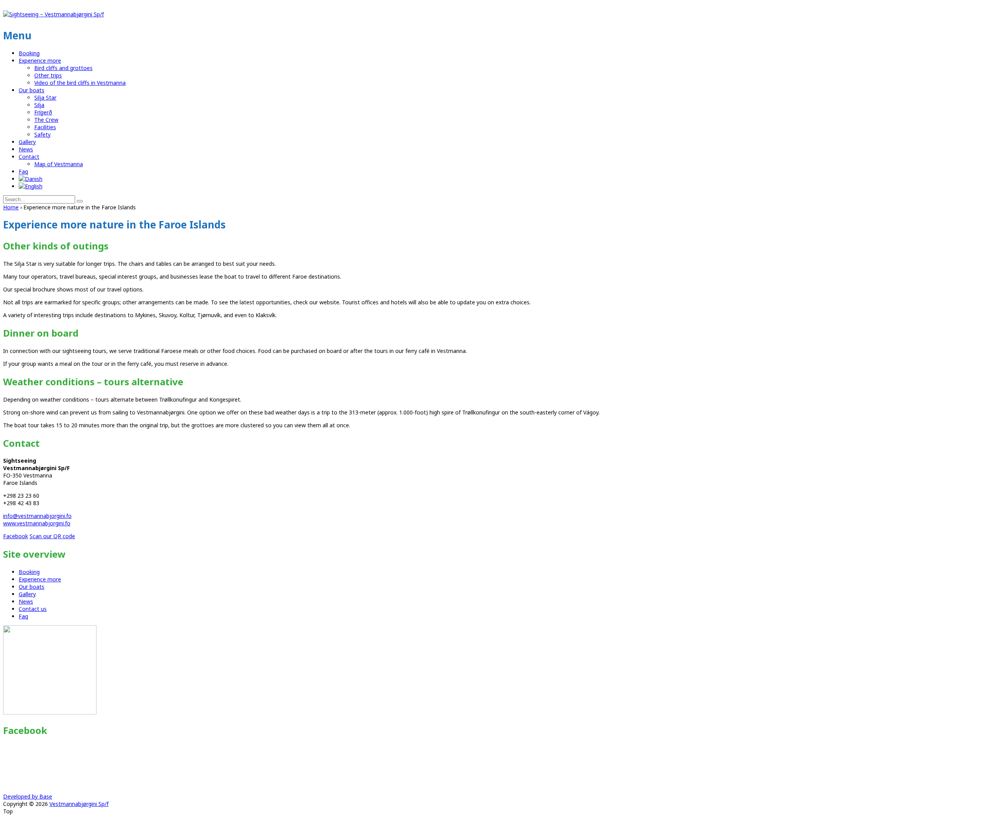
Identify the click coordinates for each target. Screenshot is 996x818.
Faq (23, 171)
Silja (39, 105)
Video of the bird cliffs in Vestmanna (80, 82)
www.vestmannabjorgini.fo (36, 523)
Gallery (27, 142)
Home (11, 207)
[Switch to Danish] (30, 179)
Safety (42, 134)
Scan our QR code (52, 536)
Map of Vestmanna (58, 164)
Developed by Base (27, 796)
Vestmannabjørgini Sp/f (79, 803)
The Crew (46, 119)
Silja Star (45, 97)
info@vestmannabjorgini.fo (37, 516)
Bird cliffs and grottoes (63, 68)
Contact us (33, 609)
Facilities (45, 127)
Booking (29, 53)
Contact (29, 156)
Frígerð (43, 112)
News (26, 149)
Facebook (15, 536)
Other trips (48, 75)
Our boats (31, 90)
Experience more (40, 60)
